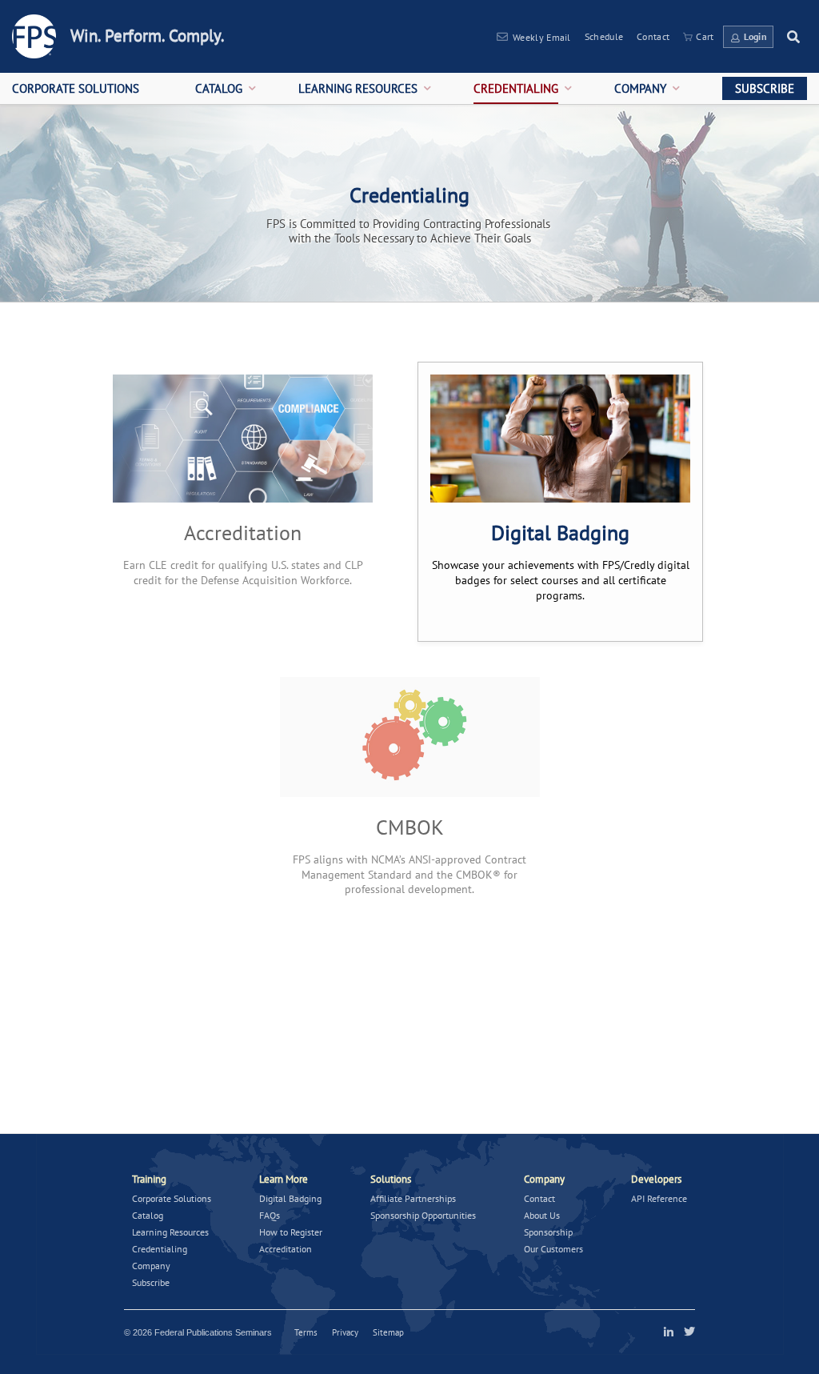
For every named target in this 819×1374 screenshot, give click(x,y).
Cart (704, 36)
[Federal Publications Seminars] (34, 36)
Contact (653, 36)
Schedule (604, 36)
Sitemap (388, 1332)
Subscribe (151, 1282)
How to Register (290, 1232)
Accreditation (285, 1249)
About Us (542, 1215)
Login (756, 36)
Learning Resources (170, 1232)
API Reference (659, 1198)
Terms (306, 1332)
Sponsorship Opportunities (423, 1215)
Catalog (147, 1215)
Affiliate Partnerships (413, 1198)
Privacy (345, 1332)
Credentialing (159, 1249)
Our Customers (553, 1249)
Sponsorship (548, 1232)
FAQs (269, 1215)
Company (151, 1266)
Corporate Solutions (171, 1198)
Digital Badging (290, 1198)
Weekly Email (542, 37)
